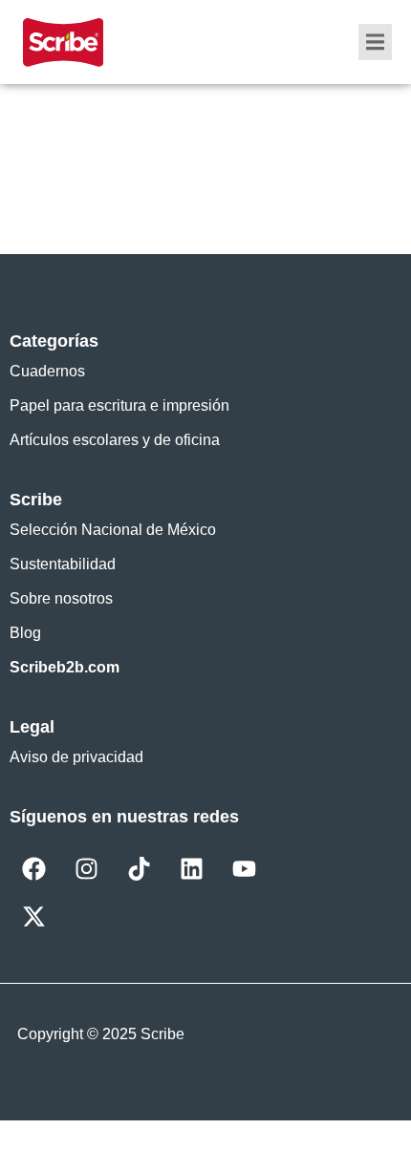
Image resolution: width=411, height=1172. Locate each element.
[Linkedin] (191, 868)
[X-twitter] (33, 916)
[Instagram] (86, 868)
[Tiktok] (138, 868)
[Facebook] (33, 868)
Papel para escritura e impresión (119, 405)
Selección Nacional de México (113, 530)
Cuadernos (47, 371)
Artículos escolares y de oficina (115, 440)
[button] (375, 42)
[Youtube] (244, 868)
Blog (25, 633)
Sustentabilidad (63, 564)
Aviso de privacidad (76, 757)
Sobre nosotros (61, 598)
